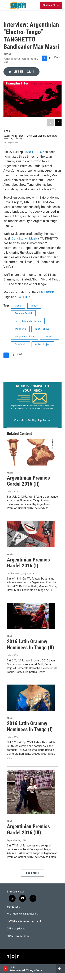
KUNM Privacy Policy (18, 936)
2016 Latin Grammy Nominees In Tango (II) (30, 644)
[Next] (58, 122)
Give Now (52, 5)
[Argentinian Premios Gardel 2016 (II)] (31, 452)
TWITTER (23, 297)
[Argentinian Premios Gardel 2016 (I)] (31, 534)
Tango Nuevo (42, 329)
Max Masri (49, 336)
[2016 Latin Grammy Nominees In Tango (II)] (31, 616)
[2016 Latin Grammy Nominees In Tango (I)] (31, 698)
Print (57, 57)
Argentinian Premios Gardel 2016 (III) (28, 829)
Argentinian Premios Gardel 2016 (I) (28, 563)
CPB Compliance (16, 928)
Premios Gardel (23, 313)
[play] (5, 968)
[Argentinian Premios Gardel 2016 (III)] (31, 792)
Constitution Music (25, 238)
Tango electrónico (25, 336)
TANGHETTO (33, 152)
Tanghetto (20, 329)
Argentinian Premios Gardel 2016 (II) (28, 481)
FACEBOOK (46, 292)
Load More (32, 873)
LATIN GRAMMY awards (28, 321)
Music (18, 305)
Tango (34, 305)
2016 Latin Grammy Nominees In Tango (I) (30, 726)
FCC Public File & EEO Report (22, 913)
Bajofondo (20, 344)
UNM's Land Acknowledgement (24, 921)
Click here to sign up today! (32, 420)
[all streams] (60, 968)
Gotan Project (42, 344)
